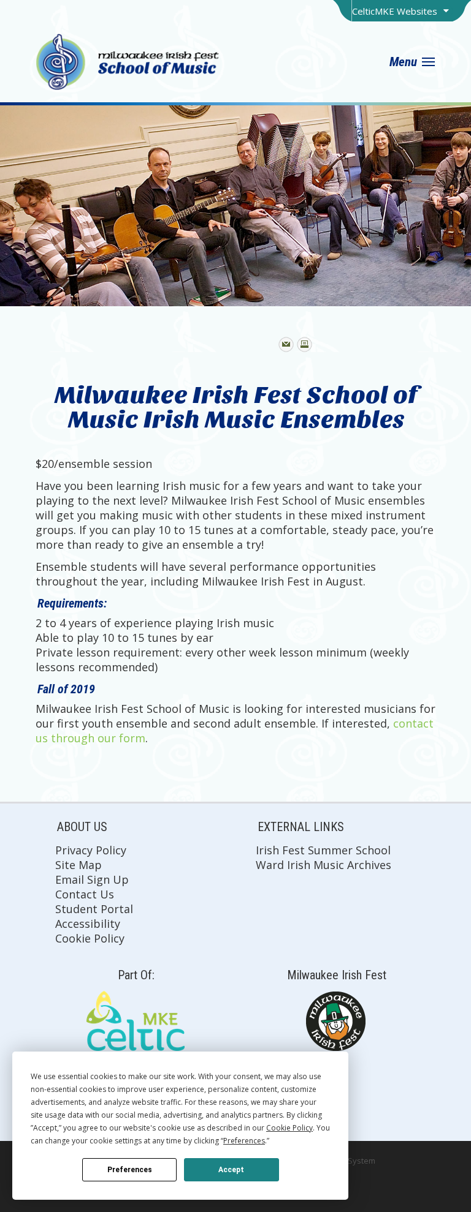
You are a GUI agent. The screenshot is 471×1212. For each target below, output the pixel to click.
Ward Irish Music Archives (323, 864)
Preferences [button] (244, 1140)
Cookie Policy (89, 938)
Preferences (129, 1169)
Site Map (78, 864)
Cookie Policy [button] (289, 1128)
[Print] (304, 344)
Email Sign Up (92, 879)
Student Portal (94, 908)
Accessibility (87, 923)
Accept (231, 1169)
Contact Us (84, 894)
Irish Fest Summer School (323, 850)
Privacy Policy (90, 850)
